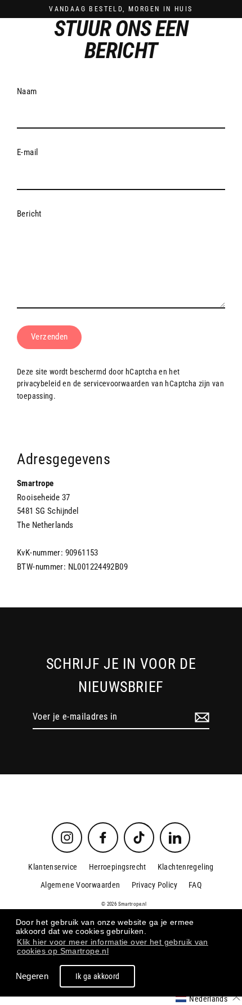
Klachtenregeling (186, 866)
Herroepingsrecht (117, 866)
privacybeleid (39, 383)
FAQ (195, 884)
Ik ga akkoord (97, 976)
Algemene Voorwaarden (80, 884)
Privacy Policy (154, 884)
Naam (27, 91)
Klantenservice (52, 866)
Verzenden (49, 337)
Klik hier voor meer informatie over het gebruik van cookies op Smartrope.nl (112, 946)
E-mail (27, 152)
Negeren (32, 976)
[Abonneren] (200, 717)
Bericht (29, 214)
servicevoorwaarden (116, 383)
